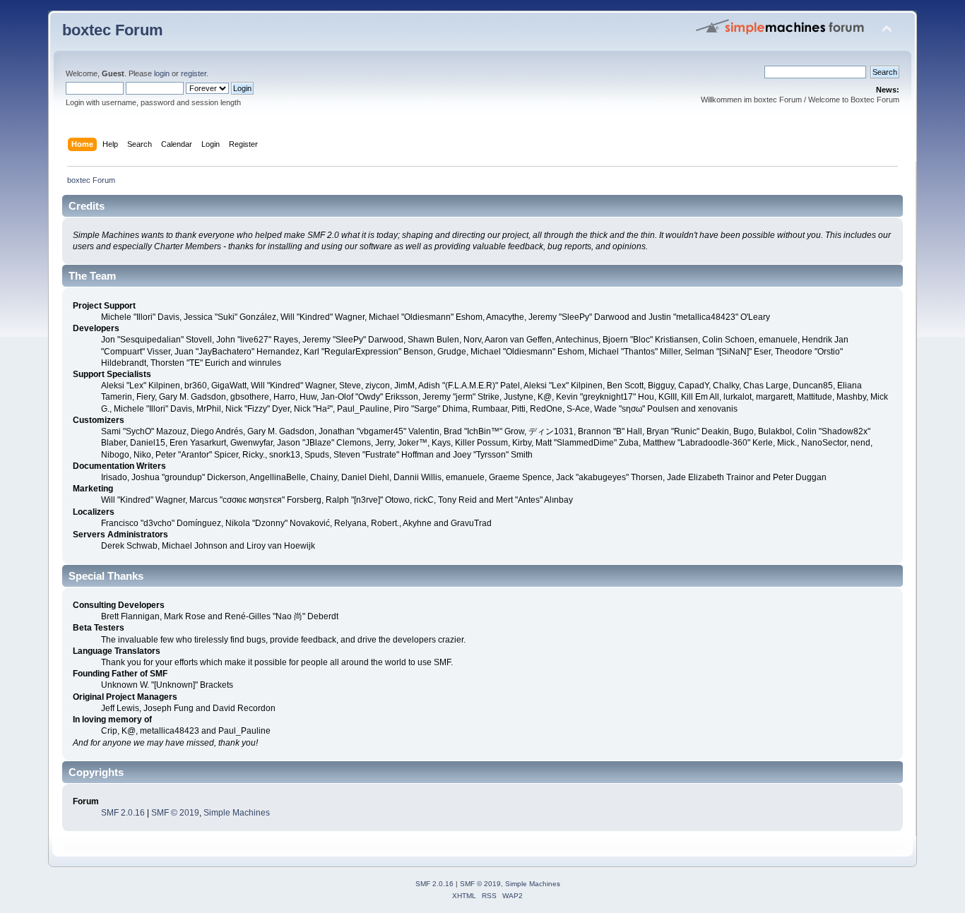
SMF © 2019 (175, 813)
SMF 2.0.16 (123, 813)
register (193, 73)
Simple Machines (236, 813)
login (162, 73)
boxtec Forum (112, 30)
